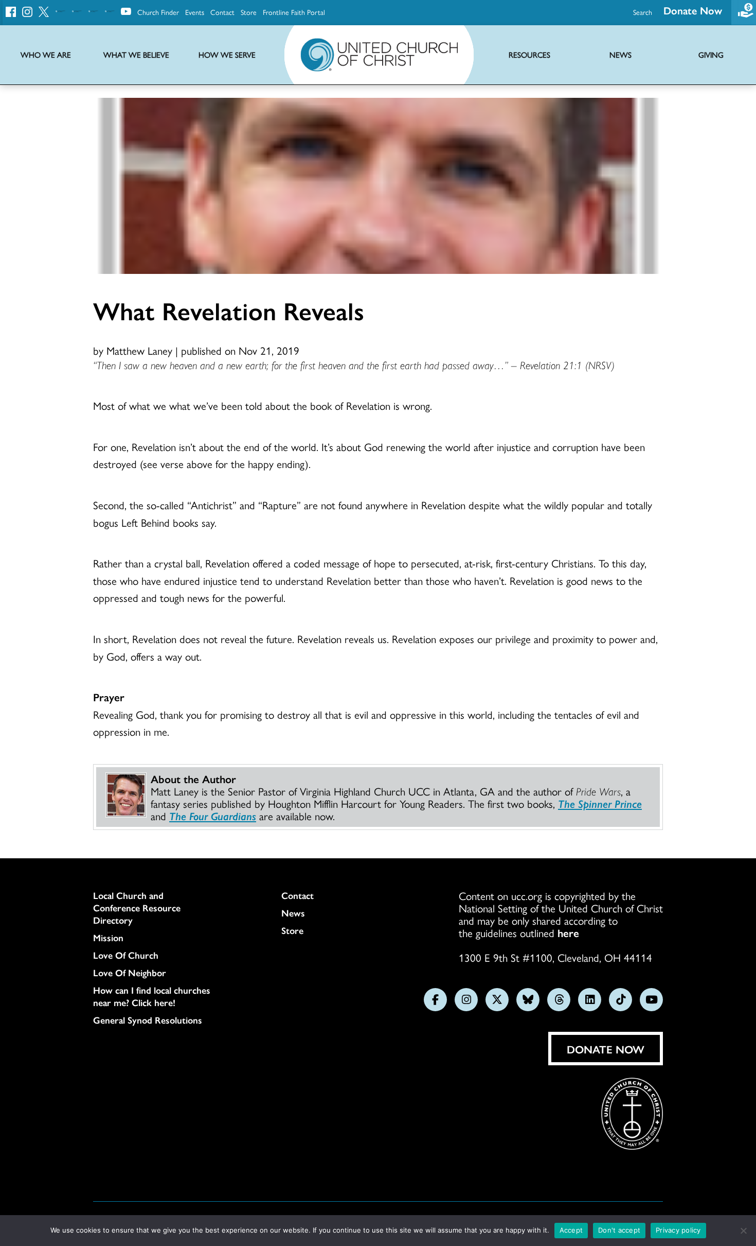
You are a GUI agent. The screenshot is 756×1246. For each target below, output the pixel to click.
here (568, 932)
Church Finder (158, 11)
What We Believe (136, 55)
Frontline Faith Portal (294, 11)
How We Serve (227, 55)
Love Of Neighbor (129, 972)
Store (249, 11)
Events (194, 11)
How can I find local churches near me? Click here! (151, 996)
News (293, 913)
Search (642, 11)
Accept (571, 1230)
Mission (108, 937)
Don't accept (619, 1230)
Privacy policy (678, 1230)
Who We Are (46, 55)
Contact (222, 11)
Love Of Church (125, 955)
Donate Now (692, 10)
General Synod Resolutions (147, 1020)
